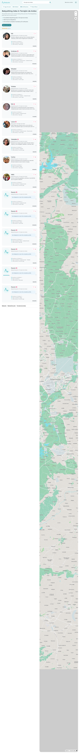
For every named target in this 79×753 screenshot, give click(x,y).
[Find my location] (76, 18)
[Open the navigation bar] (76, 2)
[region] (59, 381)
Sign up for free (7, 25)
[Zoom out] (76, 15)
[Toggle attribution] (76, 750)
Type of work (7, 6)
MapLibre (67, 750)
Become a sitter (69, 2)
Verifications (25, 6)
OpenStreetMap (73, 750)
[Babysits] (6, 2)
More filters (35, 6)
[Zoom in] (76, 12)
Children (16, 6)
